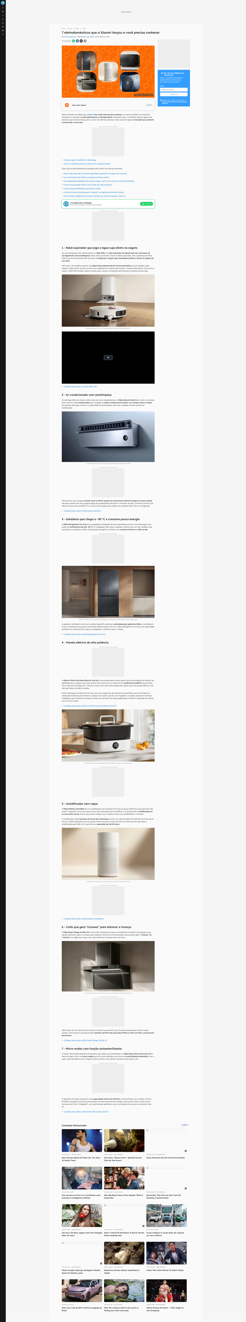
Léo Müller (90, 37)
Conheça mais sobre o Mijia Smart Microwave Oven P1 (86, 1112)
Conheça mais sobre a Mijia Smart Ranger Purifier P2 (85, 1040)
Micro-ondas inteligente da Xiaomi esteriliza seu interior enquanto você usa (94, 196)
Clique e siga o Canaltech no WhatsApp (80, 160)
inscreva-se (173, 94)
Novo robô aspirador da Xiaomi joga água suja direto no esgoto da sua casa (95, 173)
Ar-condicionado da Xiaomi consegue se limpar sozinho (86, 177)
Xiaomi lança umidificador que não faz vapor (82, 188)
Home (63, 28)
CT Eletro (83, 28)
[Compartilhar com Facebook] (77, 40)
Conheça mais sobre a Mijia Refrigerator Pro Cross (85, 634)
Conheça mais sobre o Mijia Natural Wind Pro (82, 511)
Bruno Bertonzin (70, 37)
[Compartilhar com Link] (85, 40)
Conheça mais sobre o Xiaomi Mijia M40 (80, 386)
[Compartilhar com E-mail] (81, 40)
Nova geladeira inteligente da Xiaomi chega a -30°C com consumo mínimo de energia (99, 181)
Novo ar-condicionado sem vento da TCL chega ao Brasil (87, 164)
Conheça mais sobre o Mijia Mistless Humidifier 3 (84, 919)
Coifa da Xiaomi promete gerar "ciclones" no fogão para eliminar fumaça (94, 192)
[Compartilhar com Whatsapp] (73, 40)
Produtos (76, 28)
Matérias (69, 28)
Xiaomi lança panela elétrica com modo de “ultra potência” (88, 185)
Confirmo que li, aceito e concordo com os (174, 101)
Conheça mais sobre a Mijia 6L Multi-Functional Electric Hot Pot (90, 706)
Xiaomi (91, 114)
